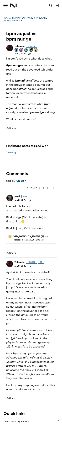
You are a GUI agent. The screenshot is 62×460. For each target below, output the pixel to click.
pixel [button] (17, 196)
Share (11, 128)
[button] (9, 48)
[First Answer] (26, 50)
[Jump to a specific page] (53, 188)
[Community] (13, 5)
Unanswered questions (31, 421)
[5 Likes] (36, 50)
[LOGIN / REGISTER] (57, 5)
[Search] (51, 5)
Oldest (20, 181)
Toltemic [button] (19, 46)
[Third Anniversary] (21, 50)
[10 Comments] (31, 50)
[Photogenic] (16, 50)
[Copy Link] (30, 53)
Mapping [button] (12, 152)
